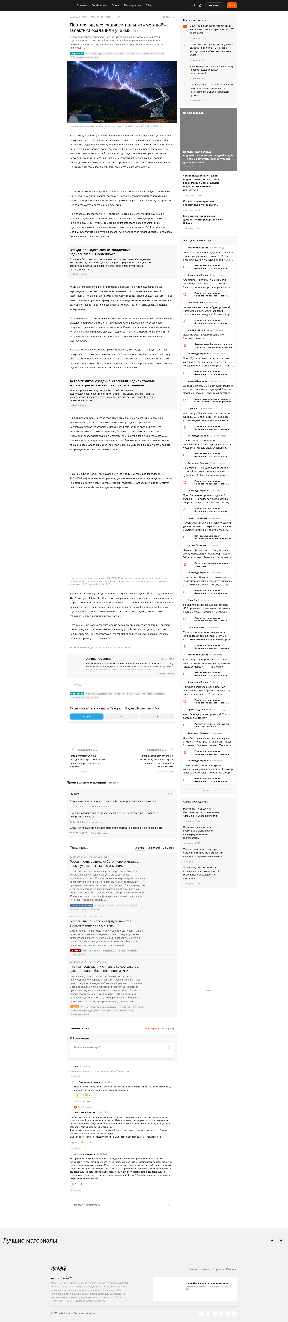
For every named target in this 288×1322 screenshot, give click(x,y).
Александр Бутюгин (84, 1112)
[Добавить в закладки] (57, 18)
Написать (214, 5)
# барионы (125, 1007)
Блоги (115, 5)
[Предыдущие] (272, 1240)
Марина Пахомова (197, 381)
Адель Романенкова (100, 17)
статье (153, 593)
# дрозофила (109, 951)
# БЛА (110, 905)
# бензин (99, 905)
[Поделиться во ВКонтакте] (57, 48)
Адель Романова (98, 658)
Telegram (86, 716)
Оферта (193, 1269)
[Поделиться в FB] (57, 26)
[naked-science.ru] (234, 1313)
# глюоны (138, 1007)
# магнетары (133, 53)
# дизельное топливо (126, 905)
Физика (74, 1007)
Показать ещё (208, 790)
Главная (81, 5)
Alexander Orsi (195, 302)
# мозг (122, 951)
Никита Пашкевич (197, 545)
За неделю (154, 847)
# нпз (84, 909)
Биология (75, 951)
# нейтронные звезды (153, 53)
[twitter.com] (201, 1313)
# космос (119, 53)
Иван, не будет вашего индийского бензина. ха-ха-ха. (203, 336)
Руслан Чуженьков (197, 518)
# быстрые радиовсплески (99, 53)
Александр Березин (89, 1082)
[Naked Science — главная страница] (63, 5)
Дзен (122, 716)
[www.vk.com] (208, 1313)
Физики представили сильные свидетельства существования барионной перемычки (104, 969)
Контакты (205, 1269)
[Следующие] (281, 1240)
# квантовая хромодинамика (85, 1010)
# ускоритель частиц (124, 1010)
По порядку (168, 1028)
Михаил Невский (197, 330)
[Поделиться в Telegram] (57, 41)
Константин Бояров (198, 248)
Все (115, 782)
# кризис (75, 909)
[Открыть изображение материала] (122, 92)
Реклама (231, 1269)
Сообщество (99, 5)
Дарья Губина (97, 822)
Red (76, 1066)
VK (157, 716)
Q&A (148, 5)
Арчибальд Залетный (199, 709)
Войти (232, 5)
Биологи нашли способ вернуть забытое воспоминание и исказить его (100, 923)
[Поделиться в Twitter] (57, 33)
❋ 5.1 (135, 31)
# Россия (95, 909)
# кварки (106, 1010)
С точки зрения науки (81, 905)
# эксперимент (78, 954)
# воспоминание (91, 951)
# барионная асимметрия (104, 1007)
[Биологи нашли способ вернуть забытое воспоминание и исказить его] (161, 932)
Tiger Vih (192, 408)
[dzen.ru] (221, 1313)
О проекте (218, 1269)
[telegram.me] (227, 1313)
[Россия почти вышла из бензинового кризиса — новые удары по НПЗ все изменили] (161, 873)
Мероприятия (132, 5)
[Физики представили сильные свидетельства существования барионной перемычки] (161, 978)
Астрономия (77, 53)
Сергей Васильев (99, 833)
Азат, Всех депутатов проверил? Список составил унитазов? (206, 716)
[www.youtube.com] (214, 1313)
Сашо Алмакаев (196, 627)
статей (167, 659)
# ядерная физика (80, 1014)
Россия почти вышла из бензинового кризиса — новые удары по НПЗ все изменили (106, 864)
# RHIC (84, 1007)
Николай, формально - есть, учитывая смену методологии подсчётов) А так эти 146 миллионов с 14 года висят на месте (207, 554)
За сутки (140, 847)
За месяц (168, 847)
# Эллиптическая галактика (84, 57)
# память (132, 951)
